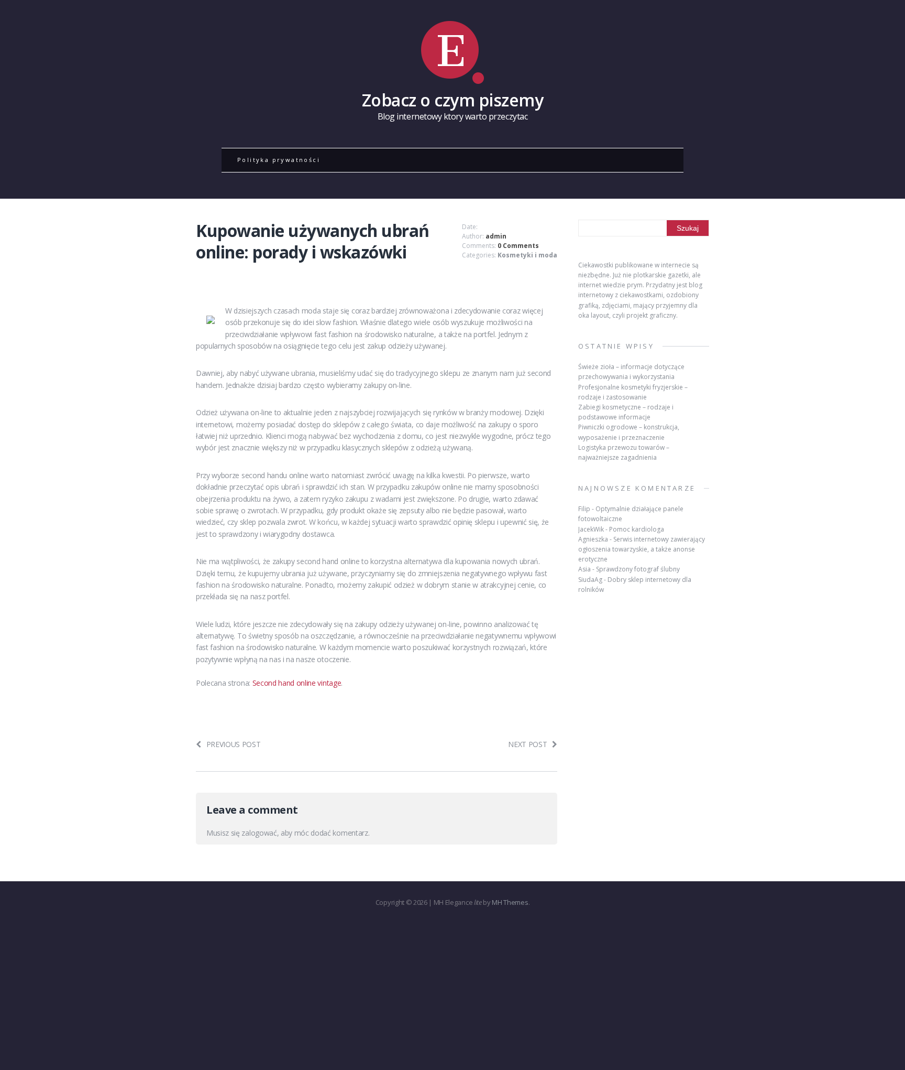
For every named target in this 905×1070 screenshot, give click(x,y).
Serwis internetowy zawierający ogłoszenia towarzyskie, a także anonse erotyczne (641, 549)
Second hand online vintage (296, 683)
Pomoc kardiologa (636, 529)
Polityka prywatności (278, 160)
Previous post (233, 744)
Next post (527, 744)
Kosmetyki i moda (527, 255)
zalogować (259, 833)
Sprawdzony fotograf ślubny (638, 569)
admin (495, 236)
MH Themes (510, 902)
